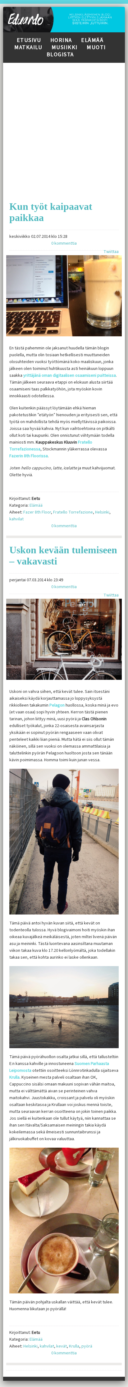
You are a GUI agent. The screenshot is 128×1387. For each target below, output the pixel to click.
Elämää (92, 40)
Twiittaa (111, 252)
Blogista (60, 54)
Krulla (14, 1077)
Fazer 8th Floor (37, 512)
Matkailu (28, 47)
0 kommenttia (64, 243)
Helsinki (102, 512)
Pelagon (57, 705)
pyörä (86, 1346)
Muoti (96, 47)
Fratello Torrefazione (73, 512)
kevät (61, 1346)
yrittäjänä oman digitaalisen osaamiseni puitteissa (69, 375)
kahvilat (16, 519)
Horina (61, 40)
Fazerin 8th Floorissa (28, 456)
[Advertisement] (64, 127)
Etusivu (29, 40)
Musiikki (65, 47)
